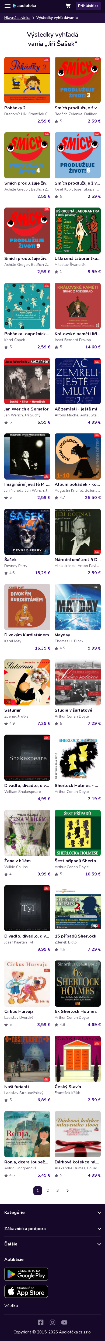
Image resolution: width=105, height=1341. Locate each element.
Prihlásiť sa (88, 5)
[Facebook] (40, 1322)
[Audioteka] (24, 6)
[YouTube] (64, 1322)
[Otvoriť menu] (7, 6)
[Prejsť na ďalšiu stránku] (67, 1190)
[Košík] (68, 6)
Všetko (11, 1306)
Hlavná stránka (17, 17)
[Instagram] (52, 1322)
